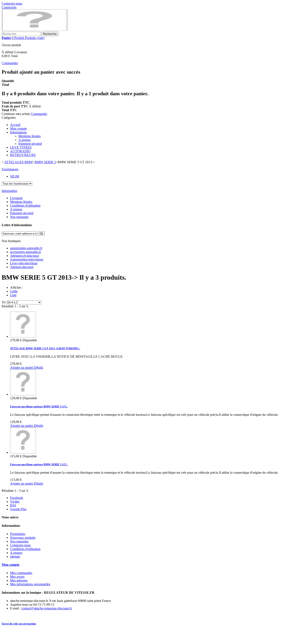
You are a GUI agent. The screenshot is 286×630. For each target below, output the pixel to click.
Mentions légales (29, 136)
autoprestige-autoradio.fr (26, 248)
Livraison (16, 198)
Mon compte (18, 128)
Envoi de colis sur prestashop (19, 623)
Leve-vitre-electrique (23, 263)
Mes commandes (21, 573)
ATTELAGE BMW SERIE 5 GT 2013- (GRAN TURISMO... (45, 348)
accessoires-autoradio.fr (25, 252)
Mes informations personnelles (30, 584)
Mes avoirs (17, 576)
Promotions (17, 534)
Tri (3, 302)
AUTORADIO (20, 151)
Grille (14, 291)
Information (9, 191)
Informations (18, 132)
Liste (13, 295)
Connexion (9, 7)
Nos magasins (19, 217)
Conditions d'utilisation (25, 205)
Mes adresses (18, 580)
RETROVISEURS (23, 155)
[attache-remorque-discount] (35, 29)
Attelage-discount (21, 267)
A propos (24, 140)
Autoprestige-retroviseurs (26, 259)
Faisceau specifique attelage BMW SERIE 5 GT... (39, 406)
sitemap (15, 556)
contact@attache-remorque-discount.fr (46, 608)
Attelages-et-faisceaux (24, 255)
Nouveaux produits (22, 537)
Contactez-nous (12, 3)
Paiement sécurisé (30, 143)
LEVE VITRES (21, 147)
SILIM (14, 176)
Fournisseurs (10, 169)
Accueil (15, 125)
